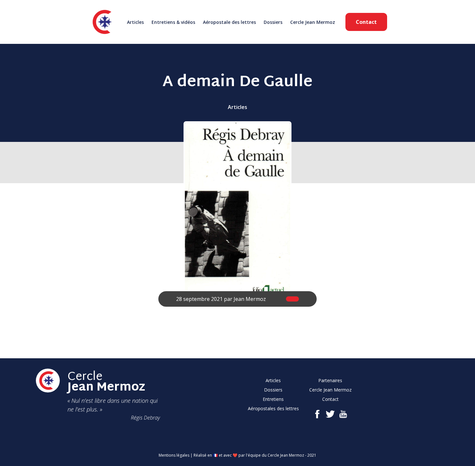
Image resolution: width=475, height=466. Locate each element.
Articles (135, 22)
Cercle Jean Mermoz (312, 22)
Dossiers (273, 22)
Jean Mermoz (250, 298)
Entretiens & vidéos (173, 22)
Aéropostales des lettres (273, 408)
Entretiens (273, 399)
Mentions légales (174, 455)
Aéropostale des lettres (229, 22)
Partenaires (330, 380)
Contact (366, 21)
